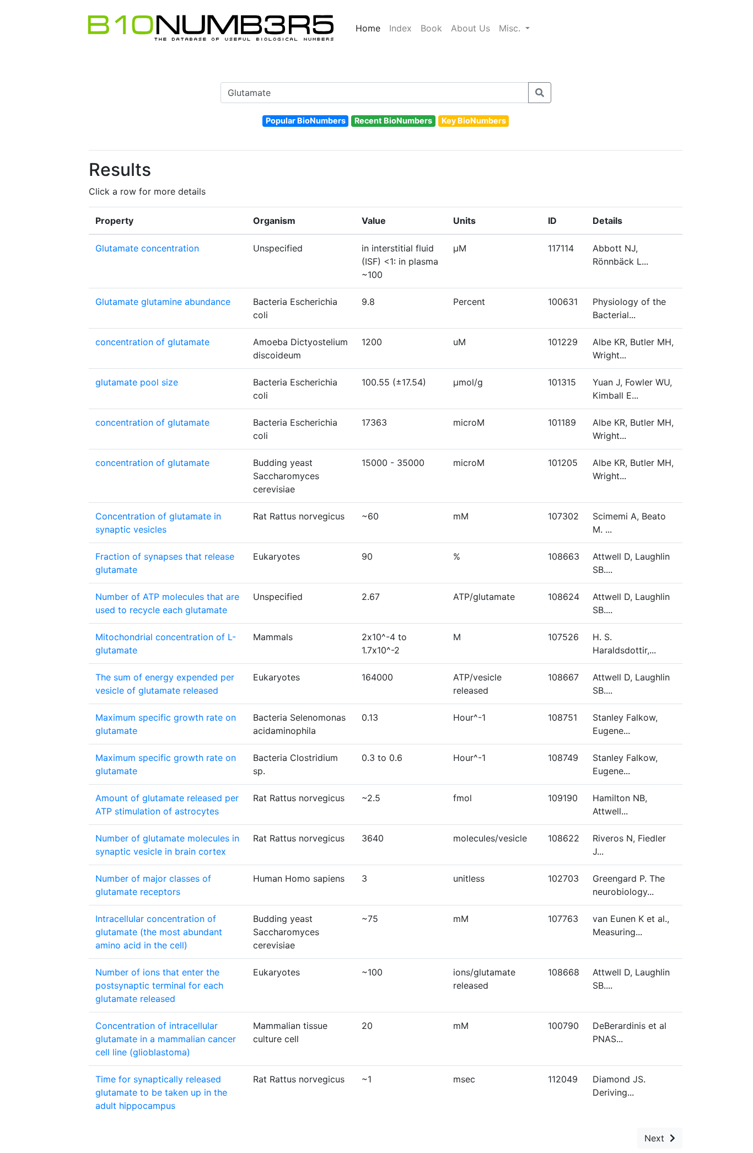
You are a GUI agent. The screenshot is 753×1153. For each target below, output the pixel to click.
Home (368, 28)
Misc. (511, 28)
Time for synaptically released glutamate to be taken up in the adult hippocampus (161, 1092)
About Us (470, 28)
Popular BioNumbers (306, 120)
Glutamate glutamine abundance (162, 301)
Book (431, 28)
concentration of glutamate (152, 341)
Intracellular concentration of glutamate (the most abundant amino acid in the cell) (158, 932)
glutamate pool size (136, 382)
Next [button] (657, 1138)
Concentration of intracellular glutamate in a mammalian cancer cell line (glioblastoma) (165, 1039)
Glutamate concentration (147, 248)
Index (400, 28)
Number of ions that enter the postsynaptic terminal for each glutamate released (159, 985)
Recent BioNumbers (393, 120)
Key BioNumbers (474, 120)
